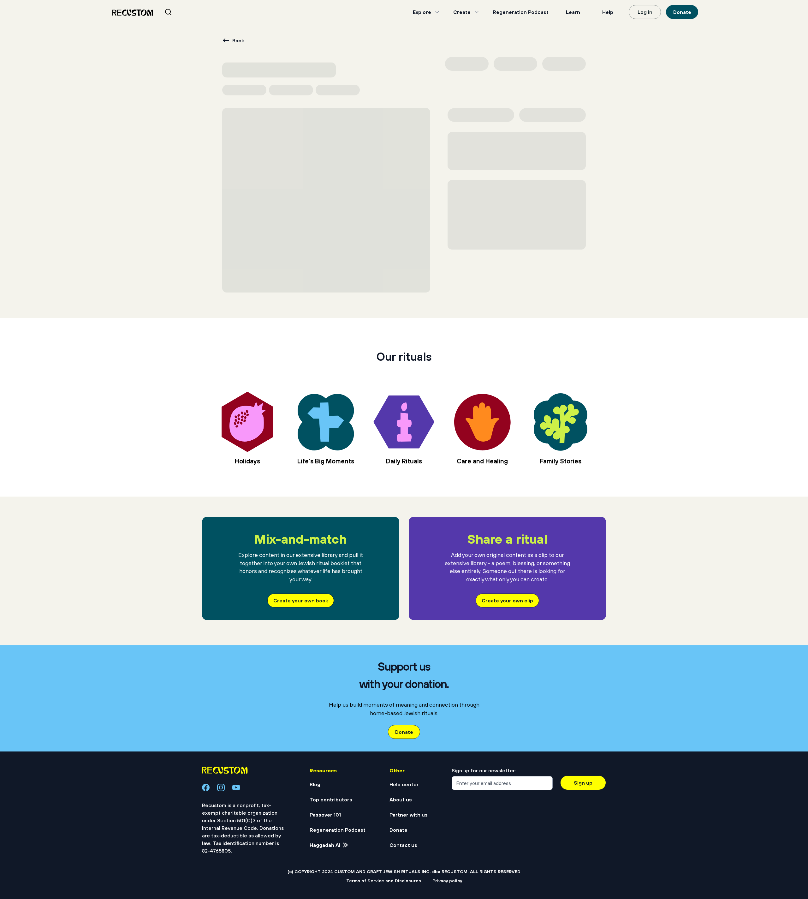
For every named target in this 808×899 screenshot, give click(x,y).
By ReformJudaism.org (233, 728)
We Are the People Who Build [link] (252, 712)
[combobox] (176, 12)
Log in (645, 12)
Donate (682, 12)
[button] (233, 780)
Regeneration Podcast (521, 12)
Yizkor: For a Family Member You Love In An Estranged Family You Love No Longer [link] (526, 717)
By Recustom (362, 728)
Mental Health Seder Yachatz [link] (390, 712)
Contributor (496, 141)
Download (535, 105)
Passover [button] (216, 84)
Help (607, 12)
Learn (573, 12)
